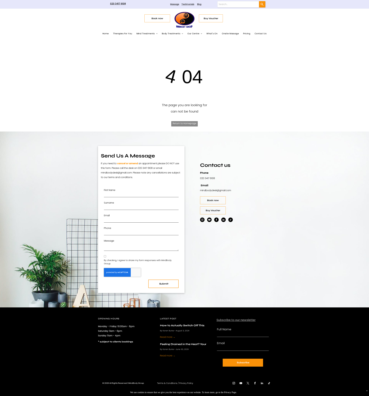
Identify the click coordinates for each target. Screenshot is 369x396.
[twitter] (248, 383)
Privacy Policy (186, 383)
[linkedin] (223, 220)
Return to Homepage (184, 123)
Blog (199, 4)
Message (109, 240)
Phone (107, 228)
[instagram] (202, 220)
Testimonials (187, 4)
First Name (109, 190)
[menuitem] (105, 34)
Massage (174, 4)
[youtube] (209, 220)
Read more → (167, 337)
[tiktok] (230, 220)
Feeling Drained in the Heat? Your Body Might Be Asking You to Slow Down (184, 344)
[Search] (262, 4)
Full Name (224, 329)
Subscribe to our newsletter (236, 320)
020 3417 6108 (118, 3)
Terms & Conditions (167, 383)
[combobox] (238, 4)
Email (107, 215)
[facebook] (216, 220)
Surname (109, 202)
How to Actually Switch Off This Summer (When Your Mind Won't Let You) (185, 325)
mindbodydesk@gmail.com (215, 190)
